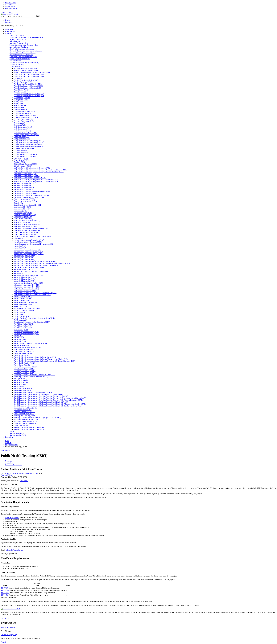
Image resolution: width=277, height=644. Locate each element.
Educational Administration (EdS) (25, 174)
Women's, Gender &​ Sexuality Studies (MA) (29, 429)
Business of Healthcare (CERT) (24, 115)
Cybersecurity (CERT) (21, 158)
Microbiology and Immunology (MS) (26, 285)
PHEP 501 (5, 595)
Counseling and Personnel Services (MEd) (28, 144)
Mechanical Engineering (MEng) (25, 277)
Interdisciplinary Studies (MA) (24, 256)
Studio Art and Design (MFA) (24, 414)
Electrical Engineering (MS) (23, 185)
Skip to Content (10, 3)
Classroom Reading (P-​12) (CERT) (26, 133)
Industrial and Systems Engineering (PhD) (28, 252)
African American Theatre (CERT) (26, 70)
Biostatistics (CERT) (21, 105)
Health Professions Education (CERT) (27, 232)
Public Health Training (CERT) (24, 363)
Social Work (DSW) (21, 382)
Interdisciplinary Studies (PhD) (24, 260)
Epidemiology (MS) (20, 211)
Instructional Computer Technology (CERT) (29, 254)
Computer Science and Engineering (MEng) (29, 141)
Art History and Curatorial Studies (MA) (28, 84)
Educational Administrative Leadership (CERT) (30, 178)
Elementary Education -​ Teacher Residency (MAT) (31, 195)
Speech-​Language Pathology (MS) (26, 408)
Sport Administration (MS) (23, 410)
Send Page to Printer (8, 627)
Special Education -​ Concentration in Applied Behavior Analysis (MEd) (38, 394)
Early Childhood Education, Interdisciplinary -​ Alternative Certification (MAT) (40, 170)
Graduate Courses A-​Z (17, 433)
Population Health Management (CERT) (27, 347)
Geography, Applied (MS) (23, 217)
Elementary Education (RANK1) (25, 193)
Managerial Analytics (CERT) (24, 269)
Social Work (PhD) (20, 384)
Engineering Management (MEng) (25, 201)
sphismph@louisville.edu (14, 550)
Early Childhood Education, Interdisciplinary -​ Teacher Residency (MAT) (39, 172)
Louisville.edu (6, 12)
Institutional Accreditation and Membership (24, 63)
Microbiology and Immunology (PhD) (27, 287)
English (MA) (18, 203)
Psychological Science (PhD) (24, 351)
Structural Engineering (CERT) (24, 412)
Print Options (5, 450)
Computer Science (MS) (22, 139)
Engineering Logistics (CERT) (24, 199)
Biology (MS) (18, 102)
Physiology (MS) (20, 339)
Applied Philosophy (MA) (23, 82)
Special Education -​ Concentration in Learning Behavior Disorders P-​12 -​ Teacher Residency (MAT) (48, 400)
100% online (24, 481)
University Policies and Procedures (21, 55)
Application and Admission (19, 47)
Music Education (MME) (22, 300)
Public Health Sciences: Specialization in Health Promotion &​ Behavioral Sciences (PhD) (44, 361)
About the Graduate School (19, 43)
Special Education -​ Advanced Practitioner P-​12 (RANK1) (34, 392)
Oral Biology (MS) (20, 320)
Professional (9, 437)
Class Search (9, 29)
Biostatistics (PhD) (20, 109)
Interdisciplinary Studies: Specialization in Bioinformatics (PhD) (36, 265)
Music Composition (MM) (23, 297)
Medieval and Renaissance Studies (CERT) (28, 283)
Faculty (12, 431)
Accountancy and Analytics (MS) (25, 68)
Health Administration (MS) (23, 219)
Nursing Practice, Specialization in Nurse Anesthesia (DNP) (34, 318)
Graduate (8, 33)
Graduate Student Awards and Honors (22, 53)
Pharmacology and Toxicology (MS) (26, 332)
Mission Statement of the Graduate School (24, 45)
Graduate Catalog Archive (18, 435)
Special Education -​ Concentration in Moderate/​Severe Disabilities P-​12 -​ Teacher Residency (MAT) (48, 406)
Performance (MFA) (21, 330)
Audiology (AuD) (20, 92)
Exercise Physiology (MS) (23, 213)
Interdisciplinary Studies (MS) (24, 258)
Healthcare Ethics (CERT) (23, 222)
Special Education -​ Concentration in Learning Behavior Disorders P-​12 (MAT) (41, 396)
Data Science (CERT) (21, 160)
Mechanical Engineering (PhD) (24, 281)
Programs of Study (16, 66)
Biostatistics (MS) (20, 107)
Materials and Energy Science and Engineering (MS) (32, 271)
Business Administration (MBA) (25, 111)
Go (38, 16)
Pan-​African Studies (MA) (23, 326)
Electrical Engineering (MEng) (24, 183)
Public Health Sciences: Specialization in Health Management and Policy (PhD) (41, 359)
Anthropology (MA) (21, 78)
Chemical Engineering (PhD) (24, 121)
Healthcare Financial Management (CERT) (28, 224)
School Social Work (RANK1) (24, 369)
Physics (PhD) (19, 338)
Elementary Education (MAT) (24, 189)
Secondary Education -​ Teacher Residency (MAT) (31, 377)
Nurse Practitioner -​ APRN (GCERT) (26, 308)
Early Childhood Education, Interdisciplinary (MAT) (32, 168)
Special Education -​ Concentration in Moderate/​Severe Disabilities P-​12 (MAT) (41, 402)
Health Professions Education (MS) (26, 234)
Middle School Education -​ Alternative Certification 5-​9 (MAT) (35, 293)
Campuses (8, 22)
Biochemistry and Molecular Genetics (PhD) (29, 96)
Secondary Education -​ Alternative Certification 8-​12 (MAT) (34, 375)
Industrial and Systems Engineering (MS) (28, 250)
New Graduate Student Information (22, 49)
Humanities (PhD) (20, 248)
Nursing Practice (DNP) (22, 316)
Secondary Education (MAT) (24, 373)
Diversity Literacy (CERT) (23, 166)
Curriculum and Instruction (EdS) (25, 154)
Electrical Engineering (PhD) (24, 187)
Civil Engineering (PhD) (22, 131)
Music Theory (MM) (21, 306)
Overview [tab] (8, 461)
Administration (15, 41)
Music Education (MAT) (22, 299)
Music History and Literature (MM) (26, 302)
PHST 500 (5, 588)
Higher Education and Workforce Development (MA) (32, 236)
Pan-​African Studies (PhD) (23, 328)
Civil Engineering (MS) (22, 129)
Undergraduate (10, 31)
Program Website (7, 475)
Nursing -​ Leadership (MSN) (24, 310)
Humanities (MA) (20, 246)
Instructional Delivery (17, 64)
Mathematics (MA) (20, 273)
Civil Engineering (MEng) (23, 127)
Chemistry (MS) (19, 123)
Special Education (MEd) (22, 390)
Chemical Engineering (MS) (23, 119)
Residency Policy (15, 61)
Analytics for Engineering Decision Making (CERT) (32, 72)
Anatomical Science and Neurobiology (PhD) (29, 76)
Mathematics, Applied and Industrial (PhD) (28, 275)
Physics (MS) (18, 336)
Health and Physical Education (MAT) (27, 220)
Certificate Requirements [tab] (13, 465)
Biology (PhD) (19, 103)
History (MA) (18, 238)
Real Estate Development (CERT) (25, 367)
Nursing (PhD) (19, 314)
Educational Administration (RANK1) (27, 176)
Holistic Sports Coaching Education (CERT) (29, 240)
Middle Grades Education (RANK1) (26, 289)
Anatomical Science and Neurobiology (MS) (29, 74)
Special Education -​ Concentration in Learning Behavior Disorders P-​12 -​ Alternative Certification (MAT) (50, 398)
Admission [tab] (9, 463)
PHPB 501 (5, 593)
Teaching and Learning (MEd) (24, 416)
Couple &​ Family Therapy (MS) (25, 148)
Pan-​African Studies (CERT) (24, 324)
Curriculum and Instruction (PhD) (25, 156)
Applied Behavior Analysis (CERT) (26, 80)
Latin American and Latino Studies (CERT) (29, 267)
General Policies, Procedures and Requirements (26, 51)
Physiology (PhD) (20, 341)
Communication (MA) (21, 137)
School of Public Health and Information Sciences (22, 473)
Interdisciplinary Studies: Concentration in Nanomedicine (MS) (35, 261)
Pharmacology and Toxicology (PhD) (26, 334)
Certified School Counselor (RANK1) (27, 117)
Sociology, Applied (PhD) (23, 388)
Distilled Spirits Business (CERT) (25, 164)
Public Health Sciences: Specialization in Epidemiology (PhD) (35, 357)
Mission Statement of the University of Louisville (26, 37)
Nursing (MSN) (19, 312)
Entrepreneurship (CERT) (22, 207)
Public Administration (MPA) (24, 353)
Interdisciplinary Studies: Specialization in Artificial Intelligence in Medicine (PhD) (42, 263)
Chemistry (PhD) (20, 125)
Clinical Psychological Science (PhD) (26, 135)
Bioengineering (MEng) (22, 98)
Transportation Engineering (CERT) (26, 421)
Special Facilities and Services (20, 59)
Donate (7, 20)
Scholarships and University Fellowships (23, 57)
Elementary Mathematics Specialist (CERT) (29, 197)
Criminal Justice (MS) (21, 150)
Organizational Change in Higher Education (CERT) (32, 322)
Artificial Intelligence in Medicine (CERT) (28, 86)
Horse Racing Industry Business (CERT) (28, 242)
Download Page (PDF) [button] (9, 635)
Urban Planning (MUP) (22, 425)
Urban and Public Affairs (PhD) (25, 423)
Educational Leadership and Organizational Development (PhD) (36, 181)
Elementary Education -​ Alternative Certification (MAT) (33, 191)
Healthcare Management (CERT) (25, 226)
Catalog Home (10, 6)
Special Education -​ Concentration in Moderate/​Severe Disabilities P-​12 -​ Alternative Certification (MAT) (50, 404)
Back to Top (5, 618)
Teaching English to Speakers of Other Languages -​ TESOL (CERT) (37, 417)
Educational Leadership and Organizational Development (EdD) (36, 180)
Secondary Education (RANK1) (25, 371)
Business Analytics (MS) (22, 113)
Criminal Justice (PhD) (21, 152)
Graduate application (12, 518)
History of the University (18, 39)
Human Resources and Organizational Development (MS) (33, 244)
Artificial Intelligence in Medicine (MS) (27, 88)
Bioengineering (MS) (21, 100)
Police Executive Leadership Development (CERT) (31, 343)
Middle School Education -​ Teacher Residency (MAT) (32, 295)
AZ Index (8, 5)
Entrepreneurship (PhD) (22, 209)
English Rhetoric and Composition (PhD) (28, 205)
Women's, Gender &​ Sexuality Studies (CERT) (30, 427)
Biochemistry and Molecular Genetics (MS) (29, 94)
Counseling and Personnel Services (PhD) (28, 146)
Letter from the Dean (17, 35)
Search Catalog (6, 16)
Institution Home (11, 8)
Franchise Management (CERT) (25, 215)
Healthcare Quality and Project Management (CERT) (32, 228)
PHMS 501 (5, 590)
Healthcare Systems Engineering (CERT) (28, 230)
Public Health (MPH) (21, 355)
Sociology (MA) (19, 386)
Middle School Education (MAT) (25, 291)
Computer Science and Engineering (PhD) (28, 142)
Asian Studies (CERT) (21, 90)
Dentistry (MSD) (19, 162)
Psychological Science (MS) (23, 349)
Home (7, 441)
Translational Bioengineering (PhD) (26, 419)
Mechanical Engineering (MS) (24, 279)
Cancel (3, 642)
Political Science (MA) (21, 345)
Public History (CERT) (22, 365)
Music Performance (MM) (23, 304)
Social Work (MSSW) (21, 380)
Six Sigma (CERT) (20, 378)
